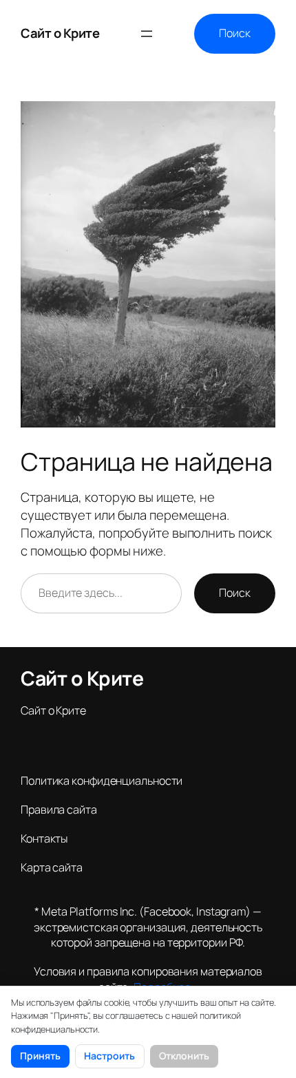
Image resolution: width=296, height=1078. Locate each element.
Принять (40, 1055)
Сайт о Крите (60, 33)
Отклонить (184, 1055)
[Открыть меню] (146, 33)
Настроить (109, 1055)
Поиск (235, 33)
